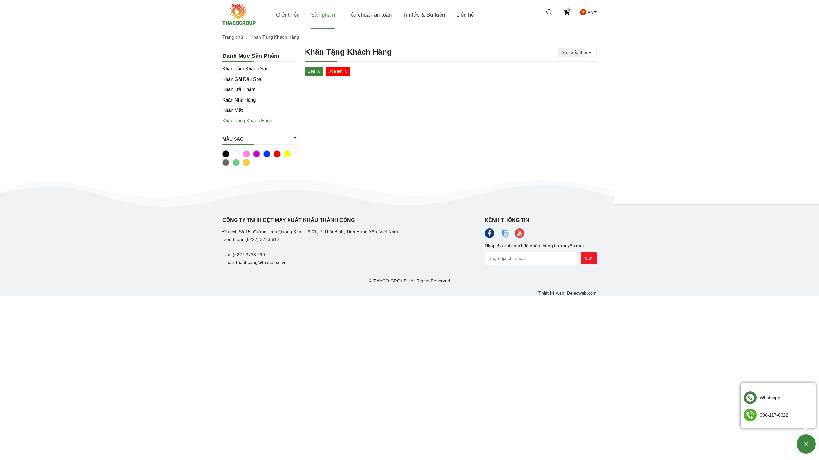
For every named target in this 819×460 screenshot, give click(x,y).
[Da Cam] (246, 162)
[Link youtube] (519, 234)
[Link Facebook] (489, 234)
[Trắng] (236, 153)
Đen (311, 71)
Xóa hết (335, 71)
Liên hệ (465, 15)
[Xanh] (266, 153)
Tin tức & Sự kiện (424, 15)
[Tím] (256, 153)
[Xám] (225, 162)
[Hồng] (246, 153)
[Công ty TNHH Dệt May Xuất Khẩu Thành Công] (239, 14)
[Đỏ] (277, 153)
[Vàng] (287, 153)
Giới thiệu (287, 15)
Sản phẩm (323, 15)
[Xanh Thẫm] (236, 162)
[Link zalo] (504, 236)
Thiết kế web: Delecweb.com (567, 292)
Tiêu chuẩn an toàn (369, 15)
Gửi (588, 258)
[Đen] (225, 153)
